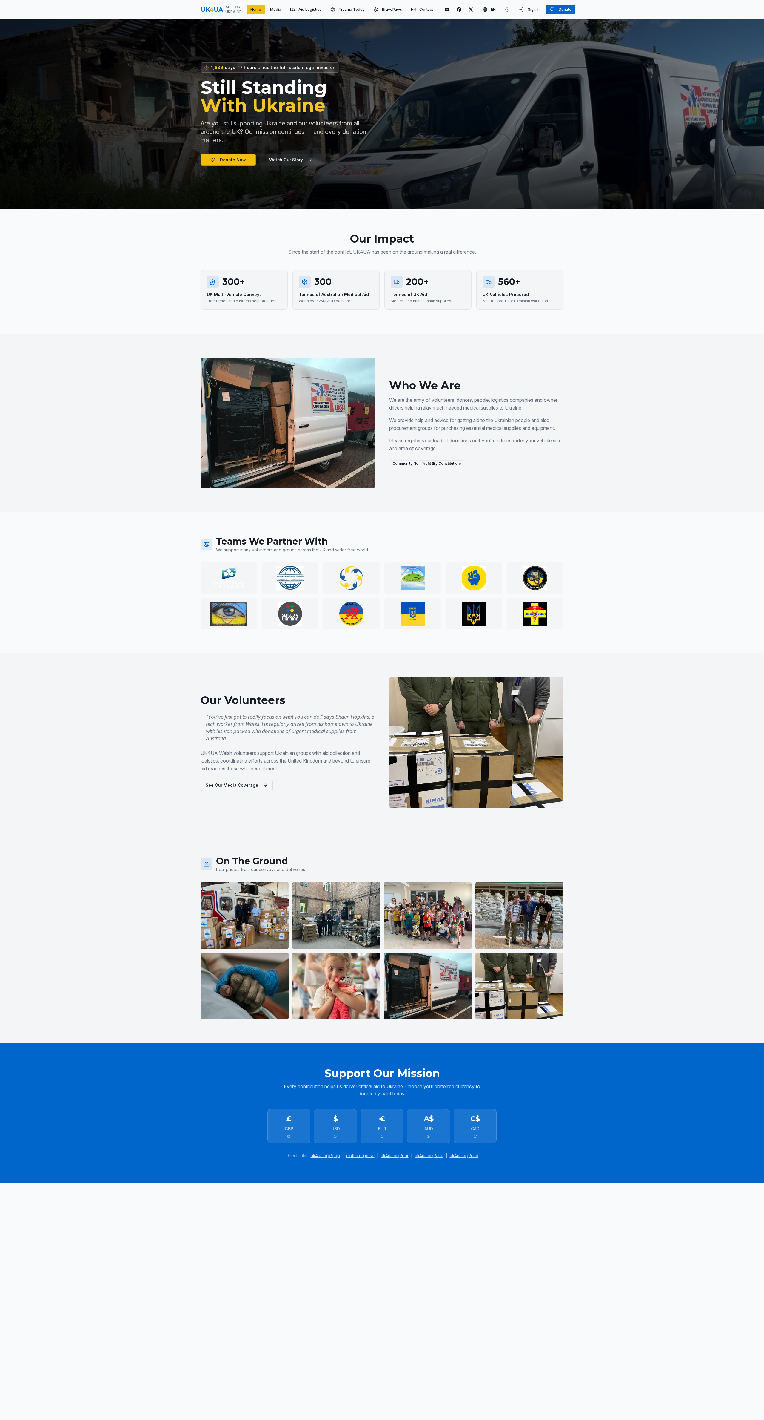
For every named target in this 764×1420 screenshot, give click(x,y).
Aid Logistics (309, 9)
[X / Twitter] (471, 9)
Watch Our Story (286, 159)
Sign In (534, 9)
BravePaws (392, 9)
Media (275, 9)
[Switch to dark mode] (507, 9)
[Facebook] (459, 9)
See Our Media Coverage (232, 785)
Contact (426, 9)
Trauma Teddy (352, 9)
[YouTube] (447, 9)
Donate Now (233, 159)
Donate (565, 9)
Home (255, 9)
